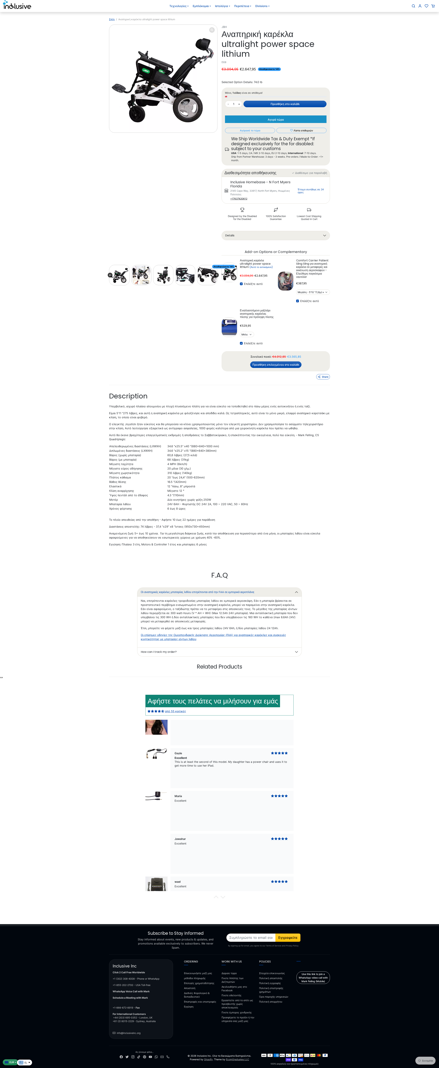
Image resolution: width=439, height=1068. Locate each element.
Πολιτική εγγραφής (270, 983)
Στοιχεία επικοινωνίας (272, 973)
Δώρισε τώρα (229, 973)
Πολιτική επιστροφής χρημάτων (271, 990)
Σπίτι (112, 19)
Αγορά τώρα (276, 119)
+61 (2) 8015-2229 (123, 1021)
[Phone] (168, 1056)
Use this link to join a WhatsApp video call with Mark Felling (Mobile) (313, 978)
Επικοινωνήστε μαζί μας (198, 973)
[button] (413, 6)
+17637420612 (238, 198)
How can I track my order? (159, 652)
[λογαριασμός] (420, 6)
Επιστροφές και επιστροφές (200, 1001)
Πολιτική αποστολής (270, 978)
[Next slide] (216, 275)
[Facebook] (121, 1056)
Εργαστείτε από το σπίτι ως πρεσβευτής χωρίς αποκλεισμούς (237, 1004)
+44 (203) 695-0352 (125, 1017)
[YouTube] (150, 1056)
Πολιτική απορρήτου (270, 1001)
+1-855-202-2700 (123, 985)
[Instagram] (133, 1056)
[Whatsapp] (156, 1056)
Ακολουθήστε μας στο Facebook (234, 988)
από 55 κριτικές (175, 711)
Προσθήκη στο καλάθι (285, 104)
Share (325, 376)
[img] (156, 711)
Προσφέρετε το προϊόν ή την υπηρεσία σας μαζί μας (238, 1019)
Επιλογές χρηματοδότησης (199, 983)
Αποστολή (189, 988)
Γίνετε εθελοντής (231, 995)
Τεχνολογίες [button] (178, 6)
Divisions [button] (261, 6)
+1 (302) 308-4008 (124, 978)
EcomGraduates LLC (237, 1059)
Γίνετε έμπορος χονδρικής (237, 1012)
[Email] (162, 1056)
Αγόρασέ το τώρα (250, 130)
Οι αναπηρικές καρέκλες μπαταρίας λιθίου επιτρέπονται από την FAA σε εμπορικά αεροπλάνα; (197, 592)
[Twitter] (127, 1056)
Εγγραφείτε (288, 938)
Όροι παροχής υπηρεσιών (273, 996)
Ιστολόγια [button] (221, 6)
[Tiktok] (139, 1056)
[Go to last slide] (110, 275)
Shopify (208, 1059)
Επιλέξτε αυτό (253, 284)
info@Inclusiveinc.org (129, 1033)
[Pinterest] (144, 1056)
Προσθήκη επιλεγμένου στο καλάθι (275, 364)
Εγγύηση (188, 1006)
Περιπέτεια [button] (241, 6)
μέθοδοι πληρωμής (195, 978)
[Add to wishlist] (1, 677)
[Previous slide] (109, 677)
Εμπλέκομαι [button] (201, 6)
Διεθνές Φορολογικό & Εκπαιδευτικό (197, 995)
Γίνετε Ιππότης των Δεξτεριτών (233, 980)
